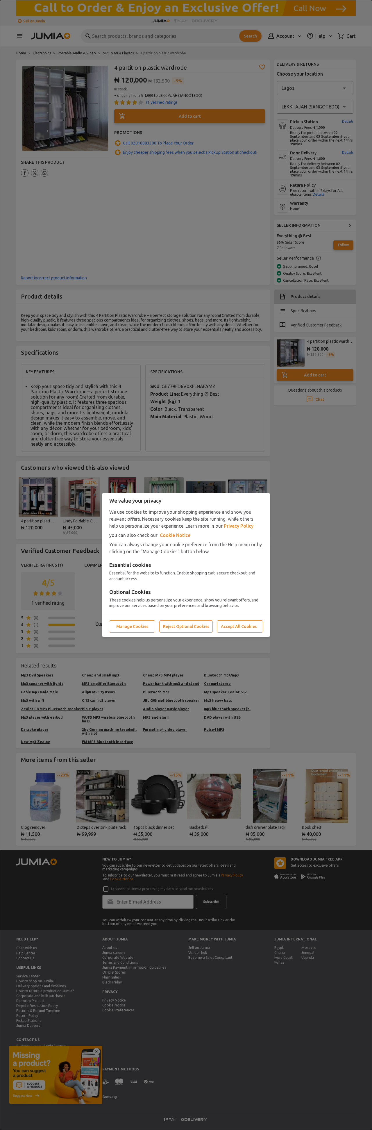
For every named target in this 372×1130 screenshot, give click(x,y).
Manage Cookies (132, 626)
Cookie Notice (175, 535)
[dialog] (186, 565)
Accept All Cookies (239, 626)
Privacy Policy (238, 526)
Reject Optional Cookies (186, 626)
